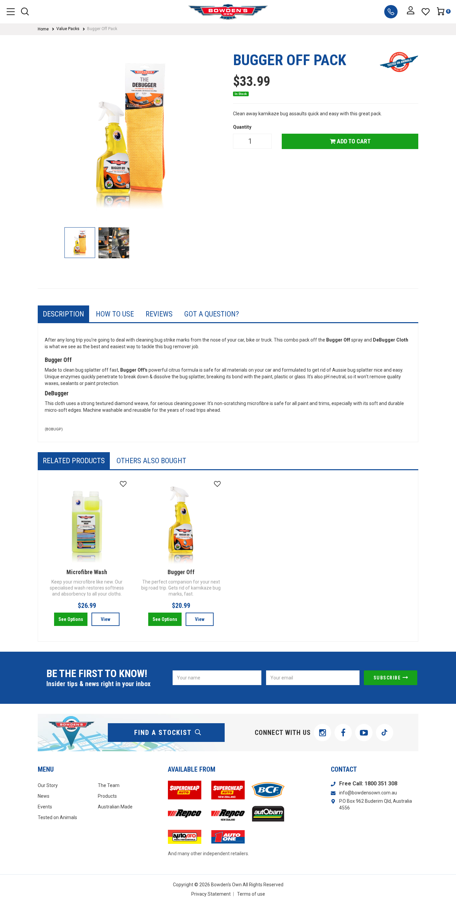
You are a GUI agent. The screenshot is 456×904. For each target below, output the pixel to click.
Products (107, 796)
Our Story (48, 785)
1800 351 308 (381, 783)
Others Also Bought (151, 461)
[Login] (410, 12)
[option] (130, 136)
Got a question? (211, 314)
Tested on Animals (57, 817)
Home (43, 29)
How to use (115, 314)
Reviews (159, 314)
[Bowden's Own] (228, 11)
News (43, 796)
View (105, 619)
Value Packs (67, 28)
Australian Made (115, 806)
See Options (70, 619)
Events (45, 806)
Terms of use (251, 894)
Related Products (74, 461)
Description (63, 314)
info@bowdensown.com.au (368, 792)
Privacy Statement (211, 894)
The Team (109, 785)
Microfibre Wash (86, 571)
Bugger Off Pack (102, 28)
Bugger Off (181, 571)
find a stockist (163, 733)
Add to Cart (353, 141)
